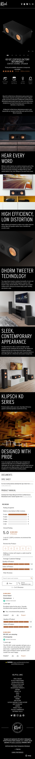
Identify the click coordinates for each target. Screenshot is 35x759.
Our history (17, 700)
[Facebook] (15, 715)
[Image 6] (28, 55)
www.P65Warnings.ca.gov (17, 664)
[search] (29, 4)
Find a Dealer (18, 679)
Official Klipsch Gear (17, 684)
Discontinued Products (17, 688)
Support (17, 689)
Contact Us (17, 691)
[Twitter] (12, 715)
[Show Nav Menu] (32, 4)
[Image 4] (20, 55)
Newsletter (17, 697)
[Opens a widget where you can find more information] (28, 756)
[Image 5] (24, 55)
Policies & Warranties (17, 709)
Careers (17, 706)
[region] (17, 31)
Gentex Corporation (16, 742)
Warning (18, 749)
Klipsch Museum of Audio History (17, 702)
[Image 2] (12, 55)
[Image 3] (16, 55)
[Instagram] (17, 715)
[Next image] (32, 32)
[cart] (27, 4)
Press (17, 693)
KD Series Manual (27, 496)
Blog (17, 695)
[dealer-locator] (22, 4)
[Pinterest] (23, 715)
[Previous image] (3, 32)
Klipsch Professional (17, 680)
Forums (17, 698)
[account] (24, 4)
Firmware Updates (17, 686)
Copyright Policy (17, 711)
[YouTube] (20, 715)
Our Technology (17, 704)
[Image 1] (7, 55)
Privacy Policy (17, 708)
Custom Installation (17, 682)
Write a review (25, 71)
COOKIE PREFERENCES (17, 752)
